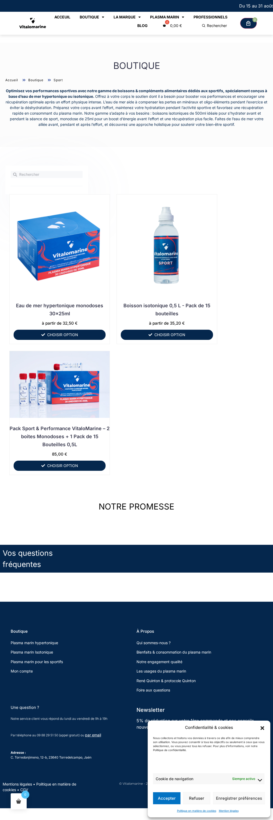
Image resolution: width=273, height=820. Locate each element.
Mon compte (22, 671)
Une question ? (25, 707)
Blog (142, 25)
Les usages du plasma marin (161, 671)
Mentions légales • (19, 784)
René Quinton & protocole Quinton (166, 680)
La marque (125, 17)
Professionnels (210, 17)
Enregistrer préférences (239, 798)
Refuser (196, 798)
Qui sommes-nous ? (154, 642)
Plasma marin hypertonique (34, 642)
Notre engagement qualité (159, 661)
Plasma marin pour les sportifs (37, 661)
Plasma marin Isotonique (32, 652)
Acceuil (62, 17)
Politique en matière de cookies (196, 810)
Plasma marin (164, 17)
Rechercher (217, 25)
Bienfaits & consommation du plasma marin (173, 652)
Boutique (89, 17)
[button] (262, 727)
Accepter (167, 798)
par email (93, 735)
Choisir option (62, 334)
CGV (24, 789)
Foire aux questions (153, 690)
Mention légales (229, 810)
